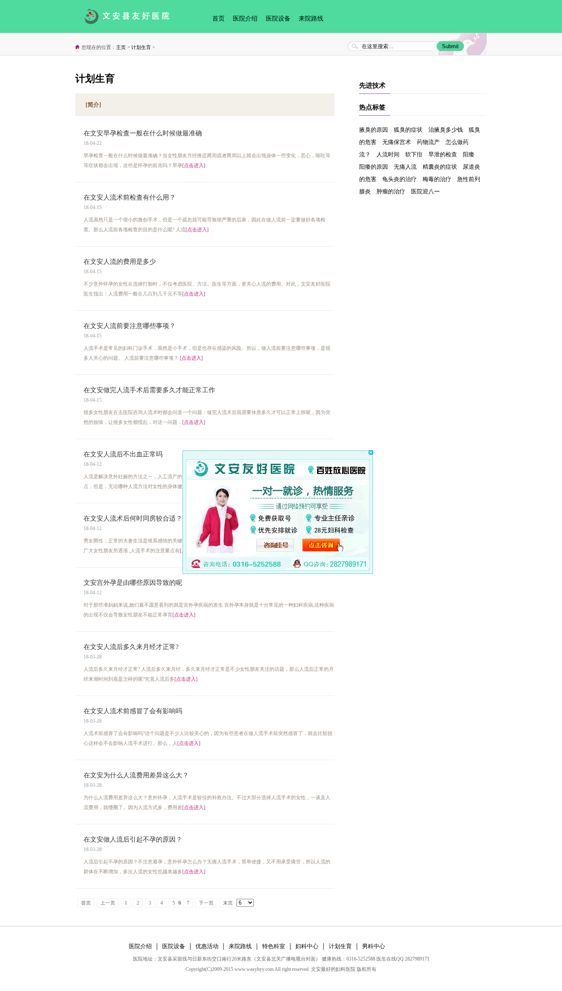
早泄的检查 (442, 154)
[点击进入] (193, 165)
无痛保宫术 (396, 142)
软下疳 (414, 154)
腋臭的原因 (373, 130)
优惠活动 (206, 946)
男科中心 (373, 946)
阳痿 (468, 154)
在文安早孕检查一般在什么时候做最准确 (143, 133)
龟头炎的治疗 (399, 179)
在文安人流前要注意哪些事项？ (130, 325)
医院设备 (278, 18)
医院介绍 (245, 18)
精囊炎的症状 (440, 167)
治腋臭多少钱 (445, 130)
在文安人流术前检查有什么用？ (130, 197)
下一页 (206, 903)
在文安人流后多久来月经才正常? (131, 646)
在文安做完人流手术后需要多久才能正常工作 (149, 389)
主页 (121, 47)
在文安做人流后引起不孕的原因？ (133, 839)
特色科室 (273, 946)
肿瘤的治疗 (390, 191)
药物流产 (428, 142)
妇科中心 (306, 946)
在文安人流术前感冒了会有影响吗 (133, 710)
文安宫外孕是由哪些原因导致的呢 (133, 582)
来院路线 (311, 18)
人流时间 (387, 154)
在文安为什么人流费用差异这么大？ (136, 775)
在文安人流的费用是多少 (120, 261)
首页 (218, 18)
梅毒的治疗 (437, 179)
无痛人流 (405, 167)
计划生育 (141, 47)
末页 (228, 903)
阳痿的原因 (373, 167)
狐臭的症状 (408, 130)
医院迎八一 (425, 191)
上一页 (107, 903)
